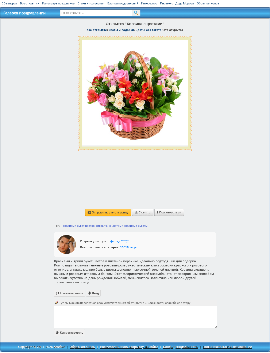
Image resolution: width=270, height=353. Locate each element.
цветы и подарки (121, 29)
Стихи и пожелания (91, 3)
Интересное (149, 3)
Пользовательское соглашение (227, 347)
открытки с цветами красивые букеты (121, 225)
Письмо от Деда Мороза (177, 3)
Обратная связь (208, 3)
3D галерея (9, 3)
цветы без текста (148, 29)
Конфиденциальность (180, 347)
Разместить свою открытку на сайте (129, 347)
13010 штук (128, 247)
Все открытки (29, 3)
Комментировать (69, 332)
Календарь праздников (58, 3)
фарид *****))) (120, 241)
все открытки (96, 29)
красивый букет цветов (78, 225)
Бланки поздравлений (122, 3)
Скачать (143, 212)
